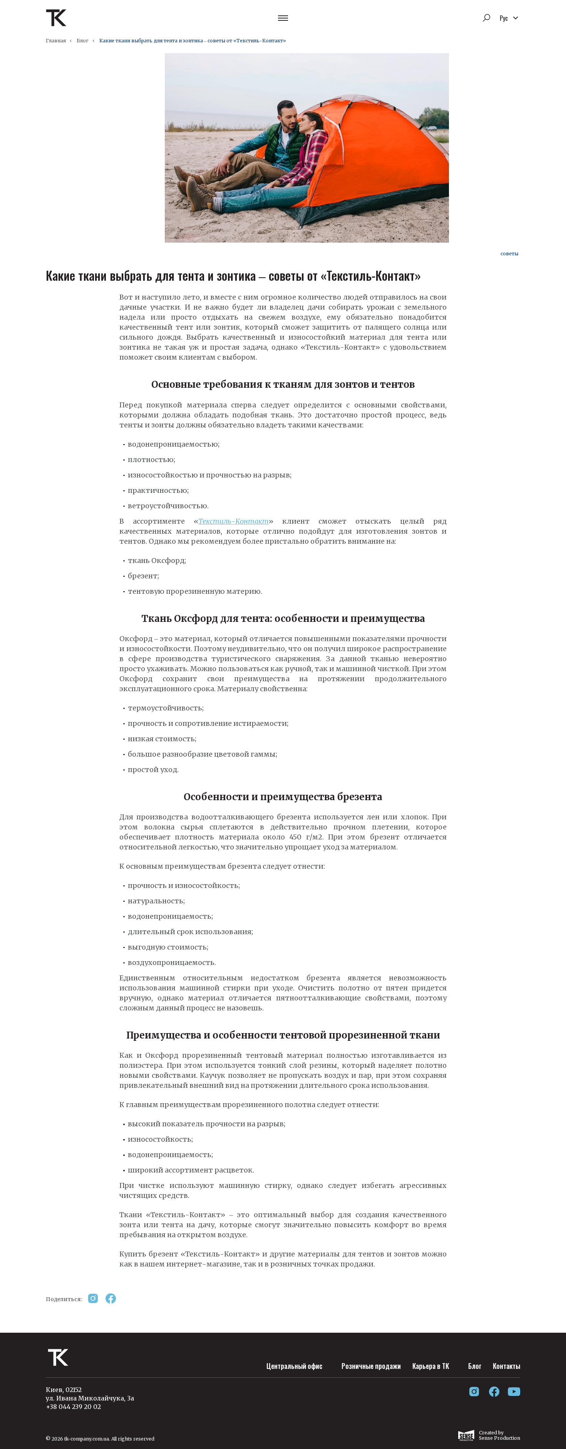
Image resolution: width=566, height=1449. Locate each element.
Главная (56, 41)
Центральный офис (294, 1366)
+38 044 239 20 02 (73, 1406)
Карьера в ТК (430, 1366)
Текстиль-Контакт (233, 521)
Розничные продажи (371, 1366)
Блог (83, 41)
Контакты (506, 1366)
